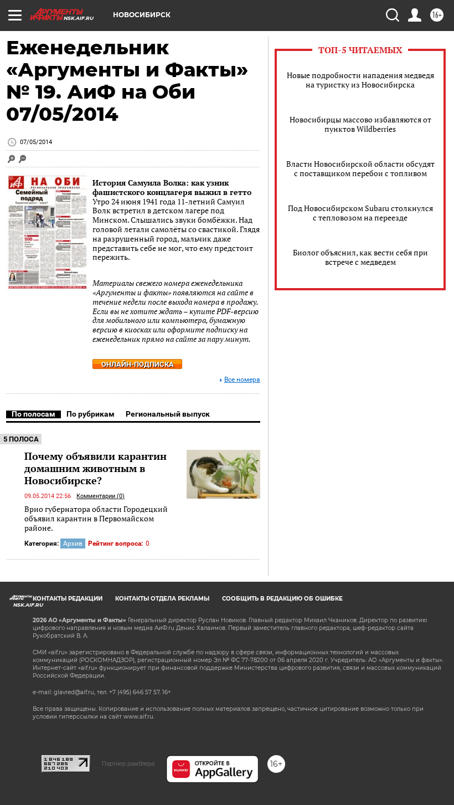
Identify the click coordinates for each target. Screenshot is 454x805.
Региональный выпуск (168, 413)
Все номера (242, 379)
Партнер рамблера (128, 763)
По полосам (33, 413)
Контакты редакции (67, 598)
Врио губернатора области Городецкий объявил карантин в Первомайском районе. (96, 518)
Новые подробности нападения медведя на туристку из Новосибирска (360, 79)
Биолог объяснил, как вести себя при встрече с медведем (360, 257)
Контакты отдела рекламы (162, 598)
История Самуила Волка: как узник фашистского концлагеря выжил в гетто (171, 187)
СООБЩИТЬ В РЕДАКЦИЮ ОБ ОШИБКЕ (282, 598)
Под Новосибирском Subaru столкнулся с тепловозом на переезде (360, 212)
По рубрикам (90, 413)
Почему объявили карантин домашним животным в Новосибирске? (95, 468)
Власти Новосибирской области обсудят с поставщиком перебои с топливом (360, 168)
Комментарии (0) (100, 496)
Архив (72, 543)
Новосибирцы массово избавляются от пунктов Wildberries (360, 124)
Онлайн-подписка (137, 364)
